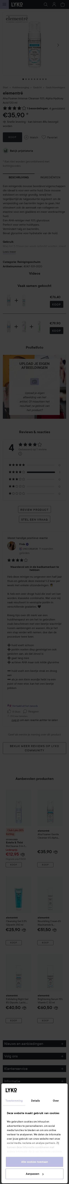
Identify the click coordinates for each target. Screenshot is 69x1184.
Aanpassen (32, 1173)
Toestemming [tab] (14, 1100)
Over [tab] (56, 1100)
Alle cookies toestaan (34, 1161)
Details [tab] (35, 1100)
